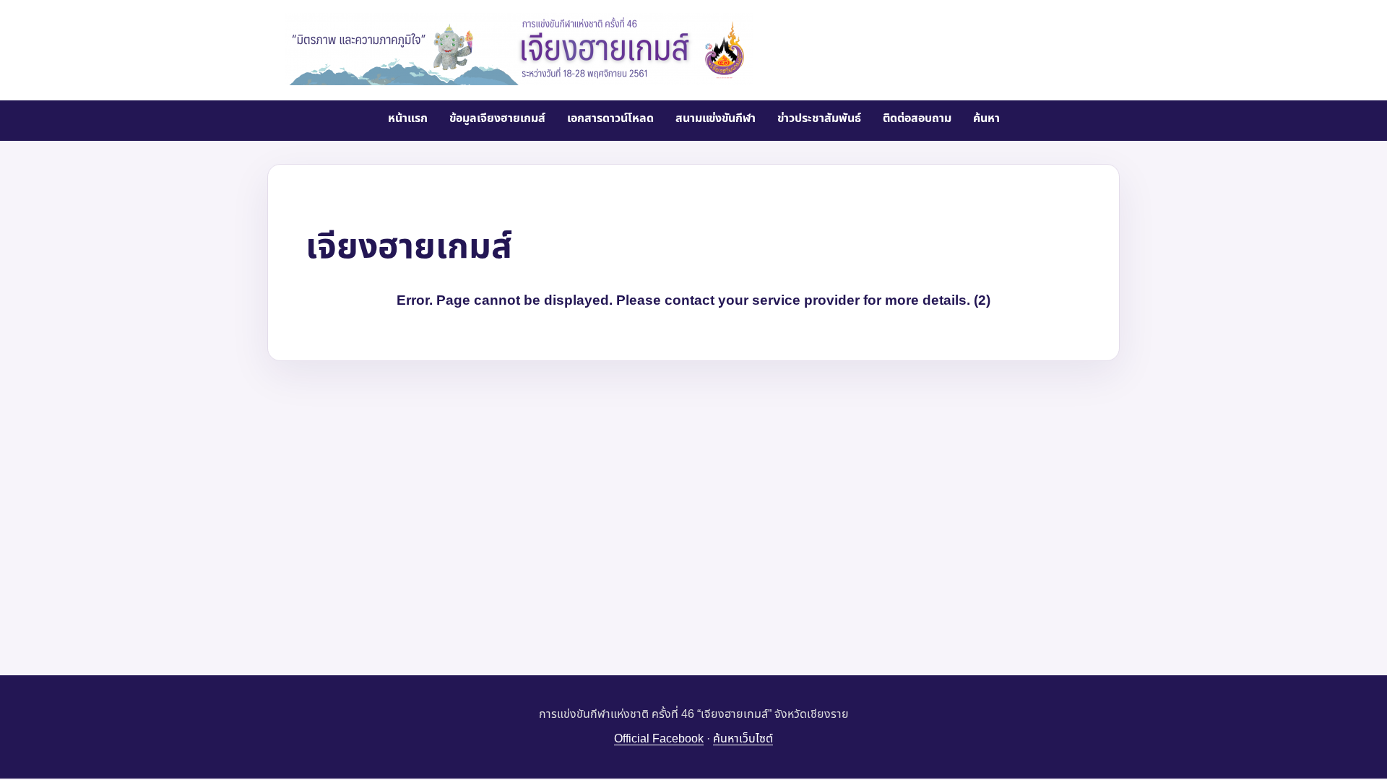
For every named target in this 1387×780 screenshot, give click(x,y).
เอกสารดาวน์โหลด (610, 118)
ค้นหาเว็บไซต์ (743, 739)
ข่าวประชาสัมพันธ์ (819, 118)
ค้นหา (986, 118)
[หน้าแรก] (519, 49)
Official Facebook (659, 739)
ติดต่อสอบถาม (917, 118)
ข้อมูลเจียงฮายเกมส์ (497, 118)
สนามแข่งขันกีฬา (715, 118)
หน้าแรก (408, 118)
